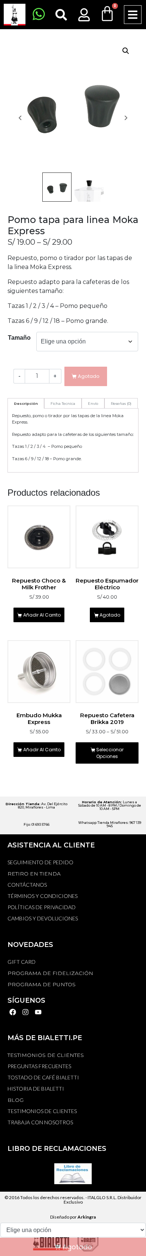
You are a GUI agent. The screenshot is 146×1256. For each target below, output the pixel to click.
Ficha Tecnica (63, 403)
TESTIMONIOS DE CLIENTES (45, 1055)
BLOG (15, 1100)
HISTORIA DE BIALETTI (35, 1088)
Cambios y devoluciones (42, 918)
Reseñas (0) (121, 403)
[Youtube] (38, 1012)
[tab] (25, 403)
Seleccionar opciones (110, 753)
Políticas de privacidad (41, 907)
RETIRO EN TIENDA (34, 873)
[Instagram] (25, 1012)
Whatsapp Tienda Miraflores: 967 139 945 (109, 824)
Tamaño (19, 337)
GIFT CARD (21, 962)
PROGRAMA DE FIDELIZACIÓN (50, 973)
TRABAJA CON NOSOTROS (40, 1122)
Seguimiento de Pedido (40, 862)
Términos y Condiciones (42, 896)
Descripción (26, 403)
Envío (93, 403)
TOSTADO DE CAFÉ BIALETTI (43, 1077)
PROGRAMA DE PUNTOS (41, 984)
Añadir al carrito (42, 615)
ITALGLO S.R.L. (102, 1197)
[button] (133, 14)
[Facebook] (12, 1012)
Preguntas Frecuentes (39, 1066)
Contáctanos (27, 884)
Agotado (110, 615)
